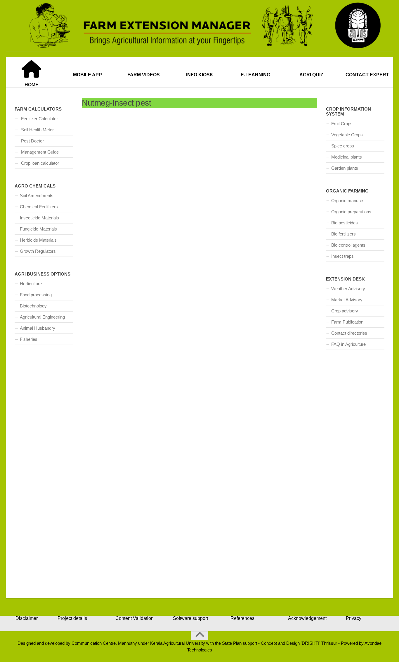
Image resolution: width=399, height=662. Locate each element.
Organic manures (348, 200)
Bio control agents (348, 245)
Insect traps (342, 256)
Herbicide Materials (38, 240)
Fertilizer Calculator (39, 118)
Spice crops (342, 145)
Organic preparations (351, 211)
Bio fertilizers (343, 233)
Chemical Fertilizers (39, 206)
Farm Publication (347, 321)
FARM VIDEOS (143, 74)
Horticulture (31, 283)
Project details (72, 618)
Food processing (36, 294)
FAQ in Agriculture (348, 344)
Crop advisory (344, 310)
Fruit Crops (342, 123)
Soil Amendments (36, 195)
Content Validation (134, 618)
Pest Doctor (32, 140)
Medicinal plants (346, 156)
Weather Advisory (348, 288)
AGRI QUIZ (311, 74)
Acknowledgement (307, 618)
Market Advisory (346, 299)
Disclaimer (26, 618)
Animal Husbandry (37, 328)
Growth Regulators (38, 251)
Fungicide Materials (38, 228)
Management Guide (39, 151)
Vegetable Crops (347, 134)
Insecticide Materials (39, 217)
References (242, 618)
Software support (190, 618)
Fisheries (28, 339)
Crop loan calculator (39, 163)
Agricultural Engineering (42, 316)
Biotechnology (33, 305)
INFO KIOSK (199, 74)
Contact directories (349, 333)
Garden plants (344, 168)
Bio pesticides (344, 222)
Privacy (353, 618)
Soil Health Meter (37, 129)
